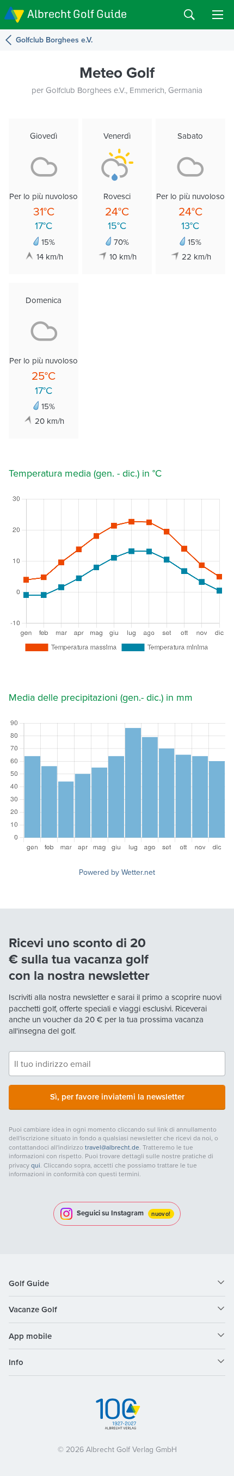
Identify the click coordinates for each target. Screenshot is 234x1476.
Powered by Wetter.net (117, 872)
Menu (218, 14)
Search (189, 14)
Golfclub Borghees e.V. (54, 40)
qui (35, 1165)
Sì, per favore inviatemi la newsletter (117, 1096)
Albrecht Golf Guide (77, 14)
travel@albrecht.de (112, 1147)
